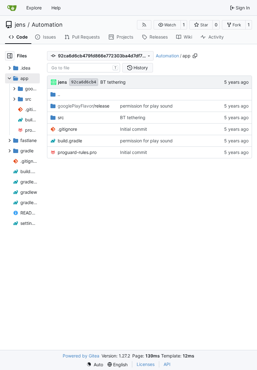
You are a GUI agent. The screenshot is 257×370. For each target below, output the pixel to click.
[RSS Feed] (144, 24)
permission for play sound (146, 105)
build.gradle (70, 140)
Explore (34, 7)
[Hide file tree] (9, 56)
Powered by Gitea (81, 355)
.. (59, 94)
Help (56, 7)
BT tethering (113, 82)
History (141, 67)
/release (83, 105)
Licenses (146, 364)
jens (20, 25)
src (61, 117)
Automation (47, 25)
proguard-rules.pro (77, 152)
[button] (167, 24)
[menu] (95, 364)
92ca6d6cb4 (83, 82)
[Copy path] (195, 56)
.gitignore (67, 129)
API (167, 364)
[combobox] (83, 67)
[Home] (12, 7)
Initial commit (133, 129)
